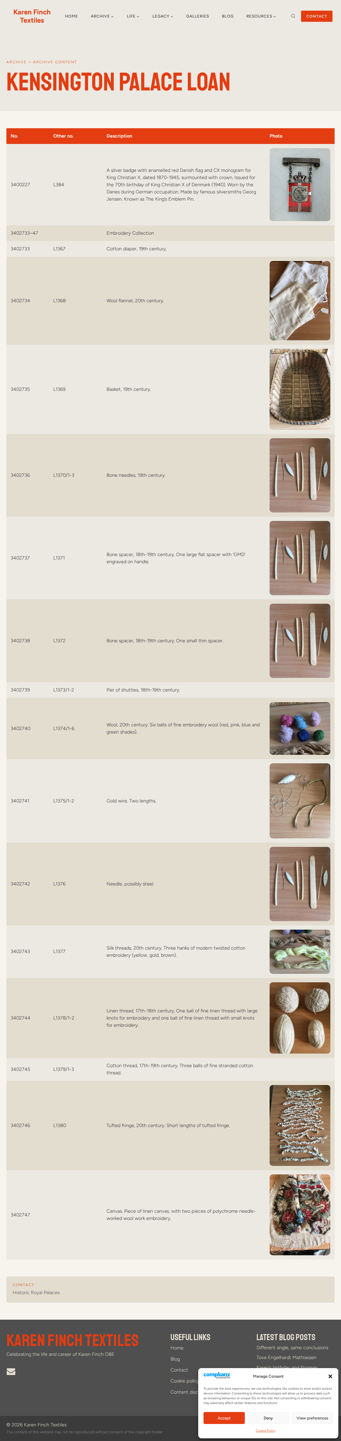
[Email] (11, 1371)
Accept (224, 1418)
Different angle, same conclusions (292, 1348)
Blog (228, 16)
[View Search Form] (293, 16)
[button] (330, 1376)
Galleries (197, 16)
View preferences (312, 1418)
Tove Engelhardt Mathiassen (286, 1357)
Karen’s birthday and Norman (287, 1367)
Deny (268, 1418)
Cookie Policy (265, 1430)
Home (71, 16)
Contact (316, 16)
